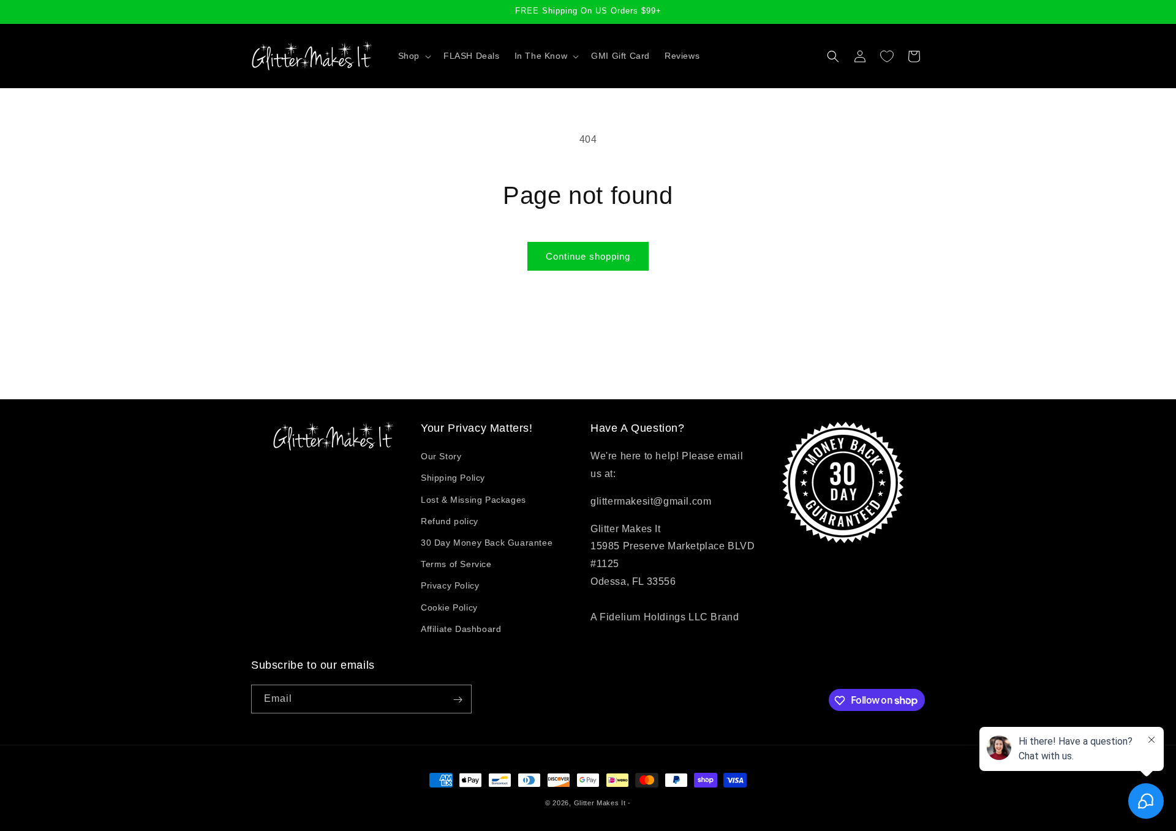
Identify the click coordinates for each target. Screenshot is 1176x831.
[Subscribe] (457, 699)
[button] (413, 56)
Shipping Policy (453, 478)
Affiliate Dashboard (461, 629)
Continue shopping (588, 256)
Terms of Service (456, 564)
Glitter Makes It (600, 803)
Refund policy (449, 521)
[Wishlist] (886, 56)
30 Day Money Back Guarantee (486, 542)
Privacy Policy (450, 586)
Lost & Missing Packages (473, 500)
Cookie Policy (449, 607)
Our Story (441, 457)
